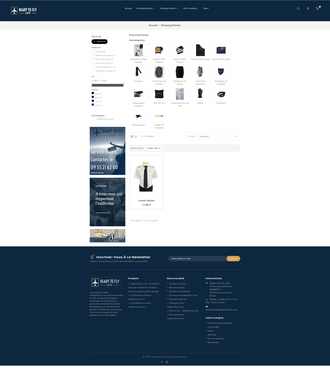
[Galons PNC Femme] (180, 50)
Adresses (212, 335)
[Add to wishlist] (144, 194)
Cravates (100, 52)
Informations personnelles (220, 323)
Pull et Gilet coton (104, 59)
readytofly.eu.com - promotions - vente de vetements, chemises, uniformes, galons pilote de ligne (144, 287)
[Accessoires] (138, 116)
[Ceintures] (221, 94)
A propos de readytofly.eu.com (183, 295)
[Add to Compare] (149, 194)
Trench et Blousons (105, 67)
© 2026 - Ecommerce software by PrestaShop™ (165, 357)
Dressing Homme (146, 8)
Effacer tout (99, 42)
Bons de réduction (216, 339)
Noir (98, 94)
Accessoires (138, 125)
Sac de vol (159, 103)
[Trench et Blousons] (200, 72)
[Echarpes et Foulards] (221, 72)
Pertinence (219, 136)
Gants (200, 103)
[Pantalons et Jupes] (180, 72)
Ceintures (221, 103)
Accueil (128, 8)
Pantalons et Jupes (105, 55)
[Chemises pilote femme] (138, 50)
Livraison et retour (177, 284)
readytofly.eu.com (105, 119)
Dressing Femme (169, 8)
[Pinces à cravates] (159, 116)
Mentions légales (177, 288)
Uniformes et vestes (105, 71)
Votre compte (214, 317)
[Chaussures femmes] (138, 94)
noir (98, 102)
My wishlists (213, 342)
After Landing (191, 8)
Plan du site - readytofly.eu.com (184, 311)
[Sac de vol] (159, 94)
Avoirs (211, 331)
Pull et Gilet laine (104, 63)
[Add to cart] (139, 194)
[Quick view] (153, 194)
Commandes (213, 327)
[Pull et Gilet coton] (200, 50)
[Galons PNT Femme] (159, 50)
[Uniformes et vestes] (159, 72)
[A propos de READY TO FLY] (107, 202)
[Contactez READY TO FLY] (107, 151)
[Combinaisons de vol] (180, 94)
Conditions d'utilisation (179, 291)
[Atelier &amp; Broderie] (107, 236)
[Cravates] (138, 72)
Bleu (98, 98)
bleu (98, 105)
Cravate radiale (146, 200)
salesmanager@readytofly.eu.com (222, 310)
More (206, 8)
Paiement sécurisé (177, 299)
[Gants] (200, 94)
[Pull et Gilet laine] (221, 50)
